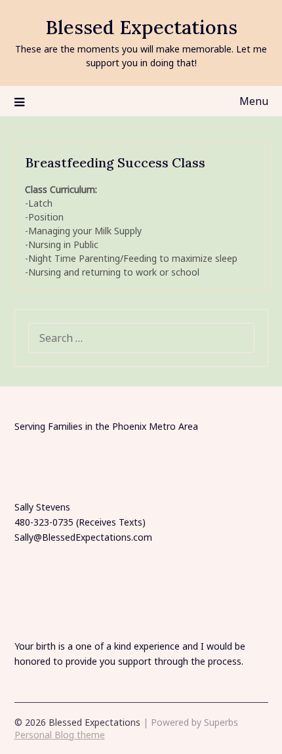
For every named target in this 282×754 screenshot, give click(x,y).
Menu (253, 101)
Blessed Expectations (141, 27)
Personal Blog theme (59, 734)
